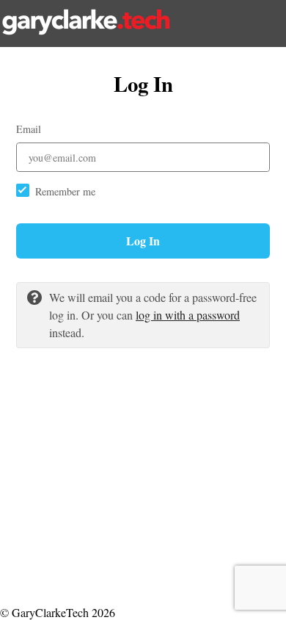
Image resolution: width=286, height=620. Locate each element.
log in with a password (188, 314)
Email (28, 129)
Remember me (65, 191)
